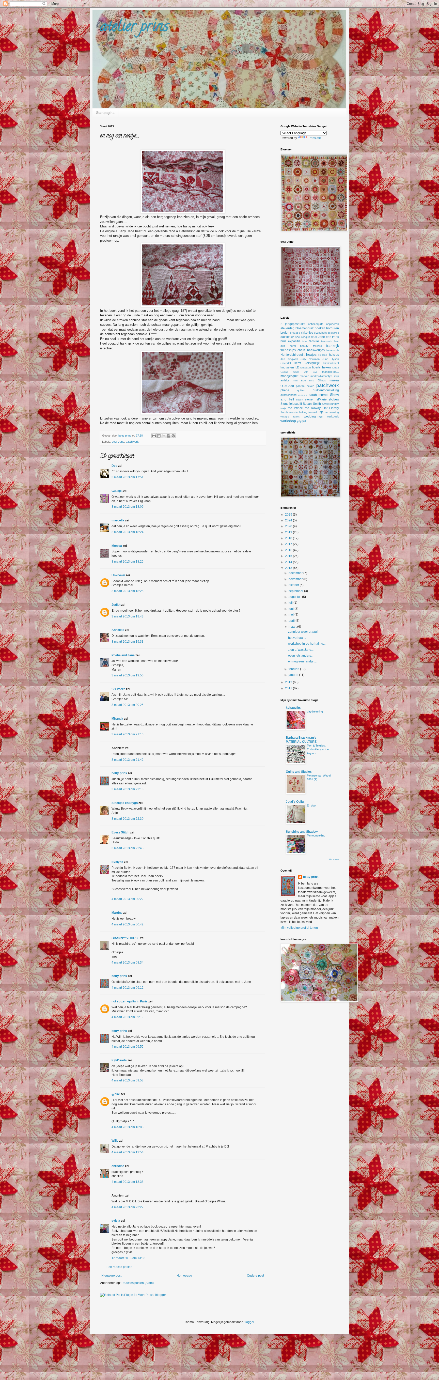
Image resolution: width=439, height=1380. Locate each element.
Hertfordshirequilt (292, 354)
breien (284, 332)
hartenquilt (332, 350)
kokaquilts (293, 707)
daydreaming (315, 711)
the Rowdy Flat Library (322, 408)
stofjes (333, 399)
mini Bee (299, 380)
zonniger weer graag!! (303, 631)
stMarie (322, 399)
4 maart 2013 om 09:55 (128, 1046)
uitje (321, 412)
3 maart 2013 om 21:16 (128, 734)
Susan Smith (312, 404)
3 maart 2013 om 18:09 (128, 506)
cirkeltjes (307, 332)
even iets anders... (300, 655)
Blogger (248, 1322)
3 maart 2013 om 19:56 (128, 675)
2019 (289, 532)
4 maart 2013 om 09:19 (128, 1017)
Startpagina (105, 113)
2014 (289, 562)
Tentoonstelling (316, 835)
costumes (333, 332)
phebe (284, 390)
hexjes (311, 354)
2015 (289, 556)
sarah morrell (318, 395)
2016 (289, 550)
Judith (116, 605)
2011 (289, 688)
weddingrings (313, 416)
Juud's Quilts (295, 801)
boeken (320, 328)
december (296, 573)
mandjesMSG (330, 371)
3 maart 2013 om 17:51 (128, 477)
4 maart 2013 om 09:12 (128, 987)
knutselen (287, 367)
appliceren (332, 323)
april (292, 621)
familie (314, 341)
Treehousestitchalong (293, 412)
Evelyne (117, 862)
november (296, 579)
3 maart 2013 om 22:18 (128, 789)
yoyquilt (301, 421)
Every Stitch (120, 832)
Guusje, (117, 491)
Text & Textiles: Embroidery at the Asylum (318, 749)
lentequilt (305, 367)
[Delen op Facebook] (168, 435)
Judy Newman (310, 359)
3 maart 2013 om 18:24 (128, 532)
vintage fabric (290, 416)
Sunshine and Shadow (302, 831)
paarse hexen (305, 385)
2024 (289, 520)
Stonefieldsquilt (291, 404)
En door (312, 805)
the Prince (295, 408)
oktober (294, 585)
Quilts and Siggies (299, 771)
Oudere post (255, 1275)
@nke (116, 1094)
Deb (114, 466)
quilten (301, 390)
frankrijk (332, 346)
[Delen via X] (163, 435)
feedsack (326, 341)
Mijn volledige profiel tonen (299, 927)
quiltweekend (288, 394)
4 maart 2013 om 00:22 (128, 899)
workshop (288, 421)
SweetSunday (330, 403)
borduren (332, 328)
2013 (289, 568)
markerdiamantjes (321, 376)
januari (294, 675)
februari (294, 669)
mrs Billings (317, 380)
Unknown (118, 575)
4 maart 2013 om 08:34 (128, 962)
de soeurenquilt (300, 336)
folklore (317, 345)
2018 (289, 538)
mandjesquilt (289, 376)
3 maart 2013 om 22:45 (128, 848)
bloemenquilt (304, 328)
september (296, 591)
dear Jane (118, 441)
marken (304, 376)
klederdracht (331, 363)
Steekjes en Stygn (125, 803)
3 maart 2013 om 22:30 (128, 818)
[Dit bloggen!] (158, 435)
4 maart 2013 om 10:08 (128, 1127)
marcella (118, 520)
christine (118, 1166)
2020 (289, 526)
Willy (115, 1140)
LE (297, 367)
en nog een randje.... (302, 661)
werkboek (333, 416)
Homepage (184, 1275)
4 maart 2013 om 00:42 (128, 924)
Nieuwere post (111, 1275)
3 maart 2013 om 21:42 (128, 760)
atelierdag (287, 328)
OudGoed (287, 386)
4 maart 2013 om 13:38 (128, 1182)
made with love (305, 371)
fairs (304, 341)
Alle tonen (333, 859)
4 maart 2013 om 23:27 (128, 1207)
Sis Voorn (118, 689)
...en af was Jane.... (301, 650)
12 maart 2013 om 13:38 (128, 1258)
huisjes (334, 354)
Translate (314, 138)
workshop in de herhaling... (306, 643)
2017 (289, 544)
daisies (285, 337)
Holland (322, 354)
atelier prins (134, 28)
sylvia (116, 1220)
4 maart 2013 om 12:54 (128, 1152)
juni (291, 609)
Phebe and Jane (123, 655)
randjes (302, 395)
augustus (295, 597)
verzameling (332, 412)
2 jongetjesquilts (292, 324)
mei (291, 614)
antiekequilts (315, 323)
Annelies (118, 630)
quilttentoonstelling (326, 390)
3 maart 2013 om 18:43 (128, 616)
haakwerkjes (316, 350)
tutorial (312, 412)
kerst (297, 363)
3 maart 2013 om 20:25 (128, 705)
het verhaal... (297, 638)
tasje (283, 408)
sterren (310, 399)
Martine (117, 912)
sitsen (299, 399)
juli (291, 602)
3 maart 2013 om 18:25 (128, 561)
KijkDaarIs (119, 1060)
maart (293, 626)
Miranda (117, 718)
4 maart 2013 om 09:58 (128, 1080)
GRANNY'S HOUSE (125, 938)
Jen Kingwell (288, 359)
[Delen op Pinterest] (173, 435)
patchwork (132, 441)
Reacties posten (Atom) (137, 1283)
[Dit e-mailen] (153, 435)
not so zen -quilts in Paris (130, 1001)
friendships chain (292, 350)
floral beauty (299, 345)
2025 (289, 514)
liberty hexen (321, 367)
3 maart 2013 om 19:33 (128, 641)
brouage (295, 332)
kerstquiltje (312, 363)
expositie (294, 341)
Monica (117, 546)
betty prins (119, 773)
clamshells (320, 332)
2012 (289, 682)
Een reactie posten (119, 1267)
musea (334, 380)
